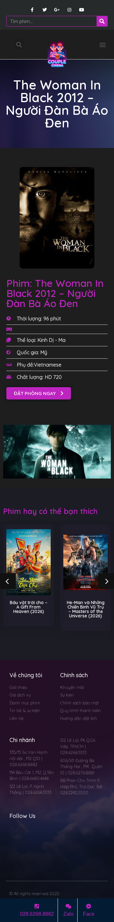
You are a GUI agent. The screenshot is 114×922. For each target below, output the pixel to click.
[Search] (102, 21)
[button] (102, 44)
